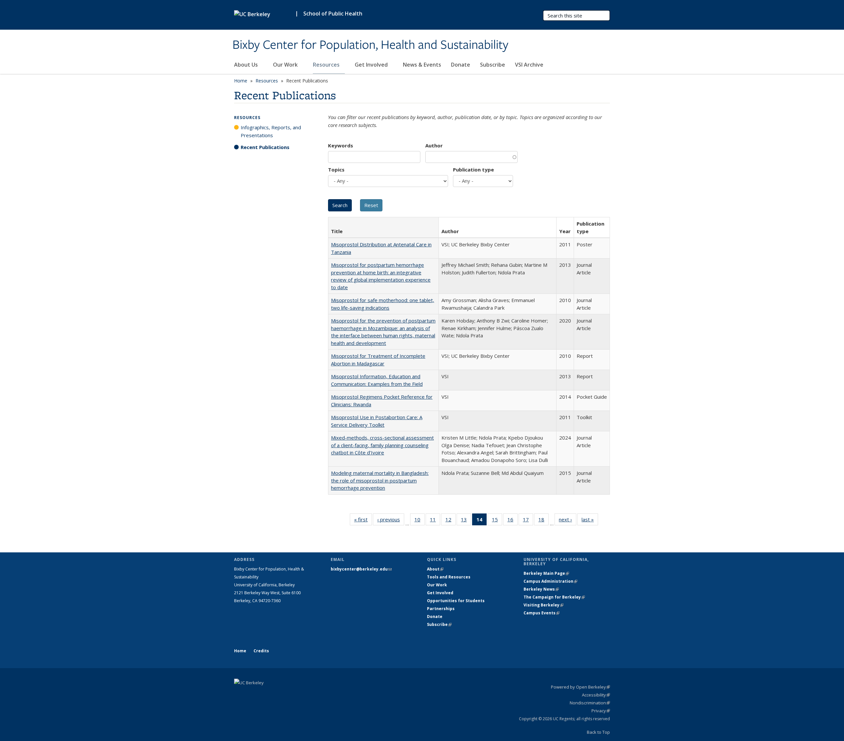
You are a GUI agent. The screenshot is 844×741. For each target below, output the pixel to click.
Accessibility (596, 695)
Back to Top (598, 732)
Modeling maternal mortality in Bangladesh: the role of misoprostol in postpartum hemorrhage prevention (380, 480)
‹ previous (390, 521)
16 (512, 521)
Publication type (473, 169)
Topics (336, 169)
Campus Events (541, 613)
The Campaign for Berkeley (554, 597)
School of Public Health (332, 13)
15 (497, 521)
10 (419, 521)
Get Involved (372, 64)
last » (590, 521)
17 (528, 521)
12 (450, 521)
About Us (246, 64)
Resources (327, 64)
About (435, 569)
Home (240, 80)
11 (435, 521)
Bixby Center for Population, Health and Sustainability (370, 45)
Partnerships (441, 608)
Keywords (340, 145)
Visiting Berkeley (543, 605)
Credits (261, 651)
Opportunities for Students (456, 600)
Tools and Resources (448, 577)
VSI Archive (529, 64)
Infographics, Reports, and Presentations (271, 131)
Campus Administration (550, 581)
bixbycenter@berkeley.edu (361, 569)
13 (466, 521)
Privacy (600, 711)
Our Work (286, 64)
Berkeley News (541, 589)
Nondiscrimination (590, 703)
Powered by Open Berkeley (580, 687)
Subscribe (492, 64)
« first (363, 521)
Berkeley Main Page (546, 573)
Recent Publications (265, 147)
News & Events (422, 64)
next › (567, 521)
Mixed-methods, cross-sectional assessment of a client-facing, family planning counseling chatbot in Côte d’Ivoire (382, 445)
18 (543, 521)
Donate (460, 64)
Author (434, 145)
